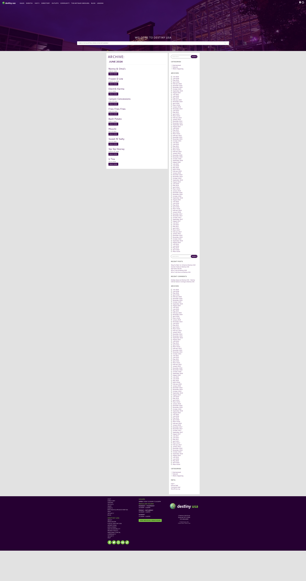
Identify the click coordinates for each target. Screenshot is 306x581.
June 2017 (176, 225)
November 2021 (177, 139)
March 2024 (176, 105)
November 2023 (177, 109)
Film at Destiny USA (115, 523)
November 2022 (177, 123)
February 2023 (177, 118)
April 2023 (176, 114)
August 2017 (177, 221)
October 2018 (177, 196)
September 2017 (178, 219)
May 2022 (176, 130)
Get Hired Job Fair (176, 268)
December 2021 (177, 137)
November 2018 (177, 194)
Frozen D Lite (115, 78)
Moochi (112, 128)
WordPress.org (175, 489)
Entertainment (177, 65)
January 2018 (177, 212)
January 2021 (177, 153)
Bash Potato (115, 118)
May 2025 (176, 98)
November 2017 (177, 216)
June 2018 (176, 203)
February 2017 (177, 232)
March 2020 (176, 169)
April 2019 (176, 187)
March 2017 (176, 230)
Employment (112, 527)
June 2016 (176, 246)
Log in (172, 483)
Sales (109, 506)
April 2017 (176, 228)
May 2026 (176, 80)
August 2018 (177, 200)
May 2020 (176, 167)
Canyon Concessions (119, 98)
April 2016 (176, 250)
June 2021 (176, 144)
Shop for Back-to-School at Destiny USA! (183, 265)
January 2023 (177, 119)
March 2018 (176, 209)
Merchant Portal (114, 532)
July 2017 (176, 223)
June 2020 (176, 166)
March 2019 (176, 189)
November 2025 (177, 87)
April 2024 (176, 103)
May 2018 (176, 205)
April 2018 (176, 207)
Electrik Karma (116, 88)
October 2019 (177, 178)
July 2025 (176, 94)
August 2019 (177, 182)
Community (112, 534)
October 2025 (177, 89)
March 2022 (176, 134)
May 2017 (176, 226)
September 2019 (178, 180)
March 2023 (176, 116)
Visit (109, 499)
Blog (109, 515)
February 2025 (177, 100)
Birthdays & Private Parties (118, 510)
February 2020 (177, 171)
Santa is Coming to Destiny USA (185, 282)
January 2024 (177, 107)
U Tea (111, 159)
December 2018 (177, 192)
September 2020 (178, 160)
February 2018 (177, 210)
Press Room (112, 522)
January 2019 (177, 191)
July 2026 (176, 77)
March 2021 (176, 150)
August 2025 (177, 93)
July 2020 (176, 164)
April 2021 (176, 148)
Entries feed (174, 485)
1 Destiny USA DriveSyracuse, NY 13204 (184, 516)
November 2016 (177, 237)
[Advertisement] (153, 18)
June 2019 (176, 184)
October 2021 (177, 141)
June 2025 (176, 96)
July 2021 (176, 142)
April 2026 (176, 82)
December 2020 (177, 155)
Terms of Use (187, 523)
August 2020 (177, 162)
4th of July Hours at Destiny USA (180, 272)
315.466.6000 (184, 519)
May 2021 (176, 146)
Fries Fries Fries (117, 108)
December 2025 (177, 85)
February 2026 (177, 84)
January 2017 (177, 233)
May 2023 (176, 112)
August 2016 (177, 242)
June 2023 (176, 110)
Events (110, 508)
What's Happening (178, 69)
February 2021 (177, 151)
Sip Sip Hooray (116, 148)
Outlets (110, 504)
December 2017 (177, 214)
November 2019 (177, 176)
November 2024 (177, 101)
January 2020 (177, 173)
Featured (175, 67)
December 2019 (177, 175)
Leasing (110, 502)
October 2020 (177, 159)
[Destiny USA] (184, 506)
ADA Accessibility (114, 529)
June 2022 (176, 128)
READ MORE (113, 74)
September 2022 (178, 125)
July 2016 (176, 244)
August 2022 (177, 126)
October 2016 (177, 239)
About (110, 520)
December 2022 (177, 121)
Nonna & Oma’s (117, 68)
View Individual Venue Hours (150, 520)
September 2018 (178, 198)
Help (109, 511)
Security (111, 513)
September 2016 (178, 241)
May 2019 (176, 185)
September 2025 (178, 91)
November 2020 (177, 157)
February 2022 (177, 135)
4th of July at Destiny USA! (179, 270)
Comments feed (175, 487)
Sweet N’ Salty (116, 138)
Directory (111, 501)
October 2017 (177, 217)
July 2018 (176, 201)
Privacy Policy (113, 530)
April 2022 (176, 132)
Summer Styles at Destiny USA (180, 267)
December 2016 (177, 235)
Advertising (112, 525)
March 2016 (176, 251)
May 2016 (176, 248)
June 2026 (176, 78)
